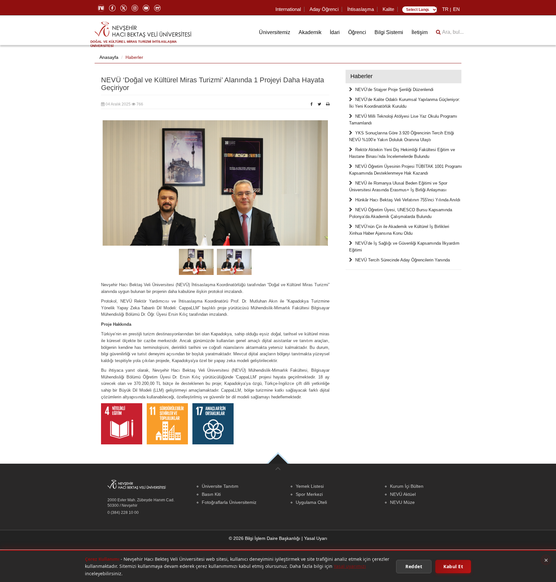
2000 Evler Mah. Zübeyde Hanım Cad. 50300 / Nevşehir (140, 503)
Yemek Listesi (310, 486)
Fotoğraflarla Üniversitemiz (229, 502)
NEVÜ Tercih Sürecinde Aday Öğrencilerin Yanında (402, 260)
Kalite (388, 9)
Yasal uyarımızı (350, 566)
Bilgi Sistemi (389, 32)
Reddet (413, 566)
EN (456, 9)
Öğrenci (357, 32)
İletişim (420, 32)
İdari (335, 32)
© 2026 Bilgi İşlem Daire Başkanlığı (264, 538)
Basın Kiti (211, 494)
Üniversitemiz (274, 32)
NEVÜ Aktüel (403, 494)
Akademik (310, 32)
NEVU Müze (402, 502)
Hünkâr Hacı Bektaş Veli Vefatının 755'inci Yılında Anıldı (407, 200)
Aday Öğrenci (324, 9)
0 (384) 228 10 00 (123, 512)
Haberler (134, 57)
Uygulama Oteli (311, 502)
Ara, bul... (452, 32)
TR (445, 9)
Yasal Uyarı (315, 538)
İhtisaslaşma (360, 9)
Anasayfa (108, 57)
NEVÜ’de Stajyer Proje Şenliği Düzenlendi (394, 89)
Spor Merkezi (309, 494)
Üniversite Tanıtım (220, 486)
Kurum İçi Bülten (406, 486)
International (288, 9)
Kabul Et (453, 566)
